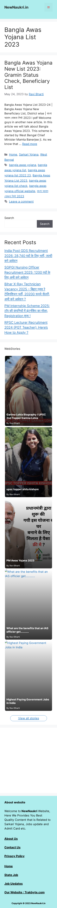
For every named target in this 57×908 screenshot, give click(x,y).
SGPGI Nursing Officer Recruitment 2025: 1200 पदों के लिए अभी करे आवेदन (27, 272)
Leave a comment (21, 201)
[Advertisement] (28, 760)
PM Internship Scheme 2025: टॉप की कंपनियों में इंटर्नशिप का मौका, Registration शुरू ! (27, 311)
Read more (29, 144)
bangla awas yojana (22, 165)
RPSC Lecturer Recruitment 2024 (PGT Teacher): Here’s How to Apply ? (26, 327)
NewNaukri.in (16, 7)
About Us (11, 838)
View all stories (28, 718)
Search (9, 218)
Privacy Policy (14, 856)
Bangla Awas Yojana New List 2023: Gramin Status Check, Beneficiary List (28, 75)
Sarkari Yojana (28, 154)
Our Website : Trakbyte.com (24, 892)
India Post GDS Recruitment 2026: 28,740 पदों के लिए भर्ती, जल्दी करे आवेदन (28, 256)
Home (13, 154)
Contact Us (12, 847)
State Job (11, 875)
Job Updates (13, 883)
